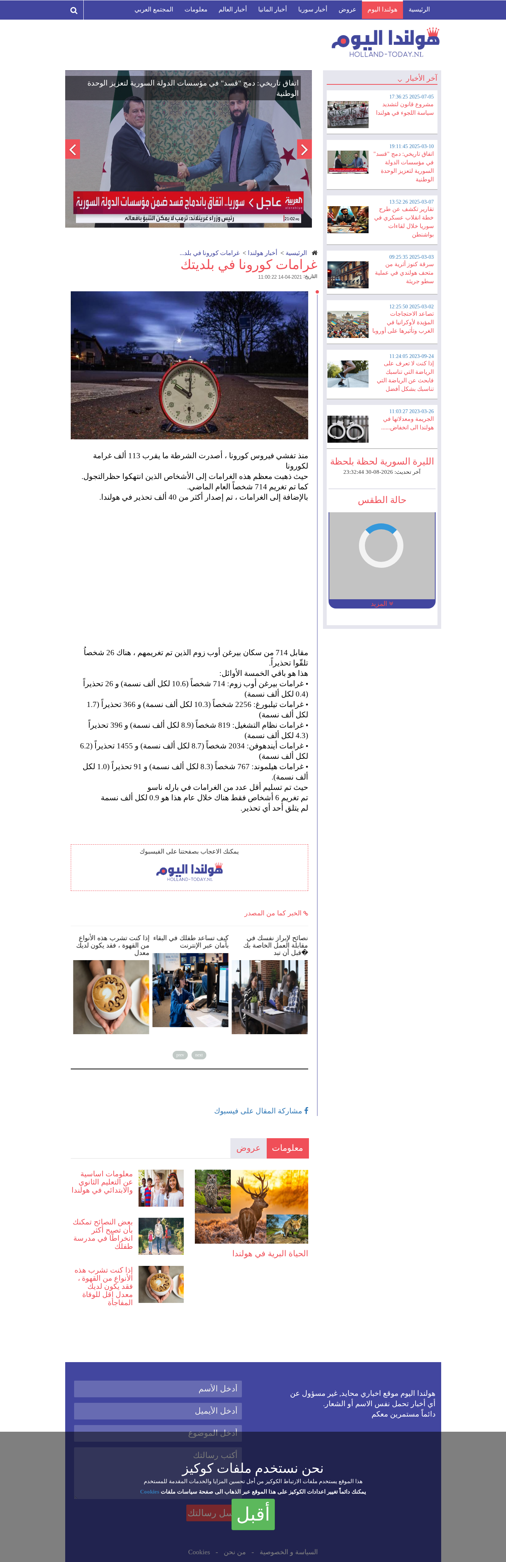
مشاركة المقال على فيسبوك (259, 1111)
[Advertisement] (193, 564)
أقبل (253, 1514)
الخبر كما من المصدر (273, 913)
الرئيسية (419, 9)
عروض (347, 9)
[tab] (381, 111)
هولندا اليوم (382, 9)
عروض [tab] (248, 1148)
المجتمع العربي (153, 9)
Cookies (149, 1492)
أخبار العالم (233, 9)
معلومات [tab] (287, 1148)
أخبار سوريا (312, 9)
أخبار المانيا (272, 9)
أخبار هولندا (262, 253)
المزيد (380, 603)
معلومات (195, 9)
